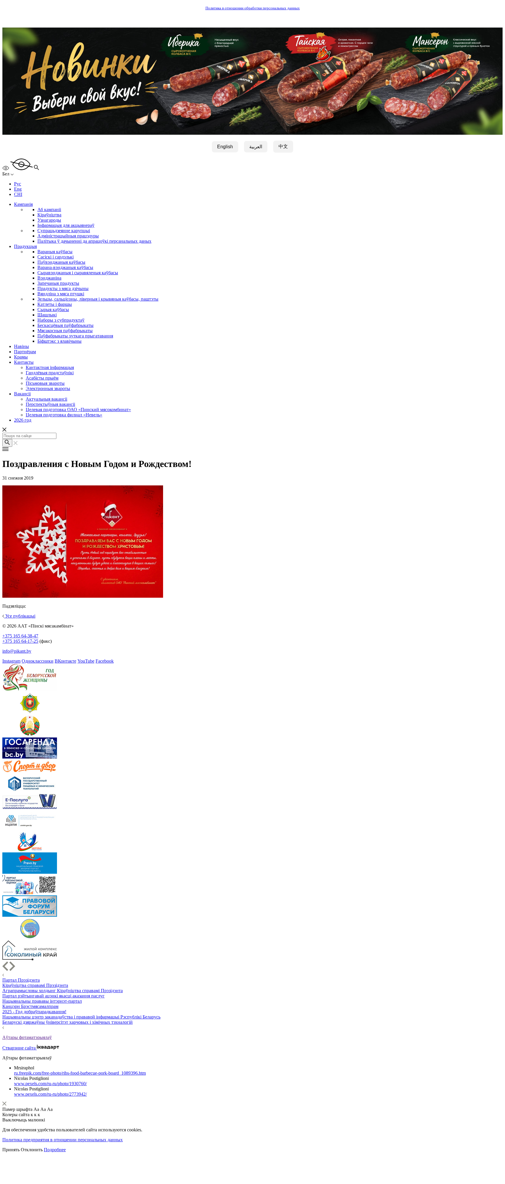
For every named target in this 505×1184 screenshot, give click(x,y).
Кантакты (24, 362)
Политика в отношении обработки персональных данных (252, 8)
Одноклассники (37, 661)
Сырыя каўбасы (53, 309)
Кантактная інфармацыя (50, 367)
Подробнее (55, 1149)
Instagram (11, 661)
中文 (283, 146)
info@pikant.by (16, 651)
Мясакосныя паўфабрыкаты (65, 330)
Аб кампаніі (49, 209)
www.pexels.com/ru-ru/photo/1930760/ (50, 1083)
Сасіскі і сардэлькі (55, 256)
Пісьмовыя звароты (45, 383)
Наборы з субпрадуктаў (60, 320)
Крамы (21, 356)
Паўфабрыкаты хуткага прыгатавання (75, 335)
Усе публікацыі (19, 615)
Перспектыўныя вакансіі (50, 404)
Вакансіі (22, 393)
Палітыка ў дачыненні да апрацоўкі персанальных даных (94, 241)
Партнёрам (25, 351)
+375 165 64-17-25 (20, 641)
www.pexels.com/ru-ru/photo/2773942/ (50, 1094)
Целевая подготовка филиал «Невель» (64, 414)
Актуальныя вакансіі (46, 399)
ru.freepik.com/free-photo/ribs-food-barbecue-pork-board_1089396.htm (80, 1073)
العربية (255, 146)
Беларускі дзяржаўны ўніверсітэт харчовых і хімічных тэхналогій (67, 1022)
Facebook (105, 661)
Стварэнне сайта (19, 1047)
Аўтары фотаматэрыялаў (27, 1037)
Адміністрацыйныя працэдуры (68, 235)
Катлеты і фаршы (54, 304)
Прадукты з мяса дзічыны (63, 288)
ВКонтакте (65, 661)
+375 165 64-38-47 (20, 635)
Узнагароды (49, 220)
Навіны (21, 346)
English (225, 146)
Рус (17, 183)
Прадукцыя (25, 246)
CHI (18, 194)
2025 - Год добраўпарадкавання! (34, 1011)
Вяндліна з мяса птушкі (60, 293)
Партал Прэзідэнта (21, 980)
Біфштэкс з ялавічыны (59, 341)
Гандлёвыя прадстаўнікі (50, 372)
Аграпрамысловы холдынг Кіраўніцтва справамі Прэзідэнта (62, 990)
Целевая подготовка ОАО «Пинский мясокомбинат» (78, 409)
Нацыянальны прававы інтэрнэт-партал (42, 1001)
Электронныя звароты (48, 388)
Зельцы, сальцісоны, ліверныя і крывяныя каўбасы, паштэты (97, 299)
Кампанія (23, 204)
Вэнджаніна (49, 277)
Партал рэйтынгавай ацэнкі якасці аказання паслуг (53, 995)
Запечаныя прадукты (58, 283)
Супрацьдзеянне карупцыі (63, 230)
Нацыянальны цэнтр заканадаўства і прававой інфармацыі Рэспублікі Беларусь (81, 1016)
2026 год (22, 420)
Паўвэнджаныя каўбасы (61, 262)
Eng (18, 189)
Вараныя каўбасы (54, 251)
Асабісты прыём (42, 377)
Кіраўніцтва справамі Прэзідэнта (35, 985)
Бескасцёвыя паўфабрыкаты (65, 325)
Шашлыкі (47, 314)
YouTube (85, 661)
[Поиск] (7, 443)
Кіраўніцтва (49, 214)
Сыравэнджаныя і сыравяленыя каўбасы (77, 272)
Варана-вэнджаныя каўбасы (65, 267)
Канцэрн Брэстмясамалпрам (30, 1006)
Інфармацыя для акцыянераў (65, 225)
